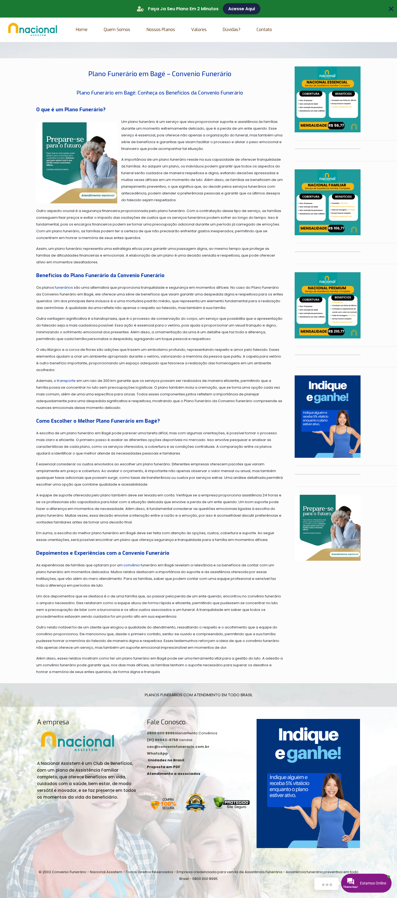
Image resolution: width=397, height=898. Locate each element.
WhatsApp (157, 753)
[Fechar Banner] (391, 9)
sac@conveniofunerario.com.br (178, 746)
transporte (66, 380)
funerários (64, 287)
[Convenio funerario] (32, 30)
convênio (131, 565)
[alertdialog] (198, 9)
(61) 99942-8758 (163, 739)
